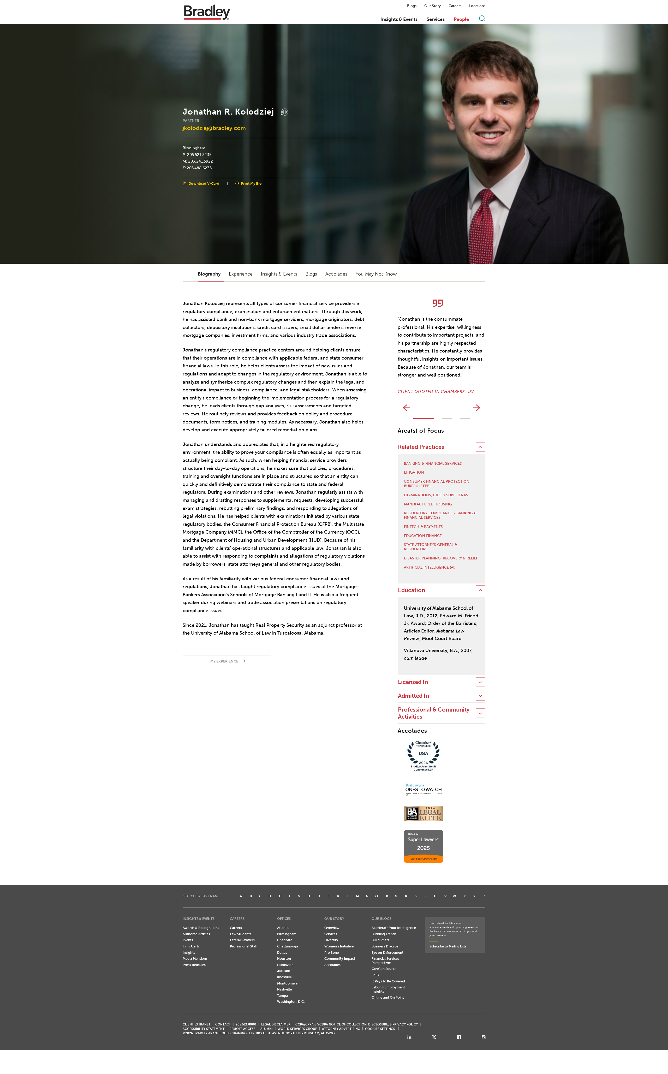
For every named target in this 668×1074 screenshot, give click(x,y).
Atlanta (283, 928)
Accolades (332, 965)
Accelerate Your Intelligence (394, 928)
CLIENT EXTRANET (196, 1024)
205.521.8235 (199, 154)
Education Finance (423, 536)
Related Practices (421, 446)
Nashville (284, 989)
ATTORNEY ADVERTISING (341, 1029)
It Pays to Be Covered (388, 981)
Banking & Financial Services (433, 464)
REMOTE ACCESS (242, 1029)
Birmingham (194, 148)
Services (436, 19)
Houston (284, 958)
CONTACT (223, 1024)
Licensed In (413, 681)
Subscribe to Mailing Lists (448, 946)
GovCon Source (384, 969)
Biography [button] (209, 274)
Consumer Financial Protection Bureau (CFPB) (436, 484)
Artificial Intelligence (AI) (429, 567)
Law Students (240, 934)
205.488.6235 (199, 167)
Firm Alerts (191, 946)
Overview (331, 928)
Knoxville (284, 977)
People (461, 19)
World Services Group (297, 1029)
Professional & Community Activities (433, 713)
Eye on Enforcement (387, 952)
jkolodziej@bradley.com (214, 128)
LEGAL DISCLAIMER (275, 1024)
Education (411, 590)
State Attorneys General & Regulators (430, 547)
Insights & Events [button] (279, 274)
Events (188, 940)
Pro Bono (331, 952)
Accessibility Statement (203, 1029)
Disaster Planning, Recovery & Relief (441, 558)
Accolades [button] (336, 274)
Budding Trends (384, 934)
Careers (455, 6)
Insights (189, 952)
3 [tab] (465, 418)
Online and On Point (388, 997)
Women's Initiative (339, 946)
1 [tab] (423, 418)
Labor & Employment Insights (388, 989)
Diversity (331, 940)
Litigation (414, 472)
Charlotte (284, 940)
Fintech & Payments (423, 527)
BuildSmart (380, 940)
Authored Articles (196, 934)
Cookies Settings (380, 1029)
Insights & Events (399, 19)
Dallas (282, 952)
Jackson (283, 971)
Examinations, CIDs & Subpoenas (436, 495)
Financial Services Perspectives (385, 961)
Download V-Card (203, 183)
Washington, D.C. (291, 1002)
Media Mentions (195, 958)
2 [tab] (447, 418)
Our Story (432, 6)
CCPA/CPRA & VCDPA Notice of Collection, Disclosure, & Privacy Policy (356, 1024)
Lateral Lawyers (242, 940)
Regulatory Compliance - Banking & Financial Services (440, 515)
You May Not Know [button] (376, 274)
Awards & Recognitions (201, 928)
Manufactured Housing (428, 504)
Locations (477, 6)
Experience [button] (241, 274)
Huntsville (285, 965)
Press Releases (194, 965)
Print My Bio (251, 183)
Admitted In (413, 695)
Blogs (411, 6)
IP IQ (375, 975)
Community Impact (339, 958)
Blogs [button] (311, 274)
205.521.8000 (246, 1024)
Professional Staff (244, 946)
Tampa (282, 996)
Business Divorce (385, 946)
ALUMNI (266, 1029)
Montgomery (287, 983)
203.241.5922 (200, 161)
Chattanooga (287, 946)
